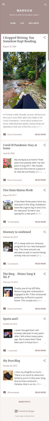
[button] (44, 38)
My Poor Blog (11, 360)
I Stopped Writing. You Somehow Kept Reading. (20, 39)
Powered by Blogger (26, 411)
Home (13, 23)
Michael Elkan (30, 416)
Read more (40, 134)
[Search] (45, 5)
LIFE (22, 23)
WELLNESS (34, 23)
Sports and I (10, 318)
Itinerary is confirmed (17, 232)
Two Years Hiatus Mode (18, 190)
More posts (24, 402)
